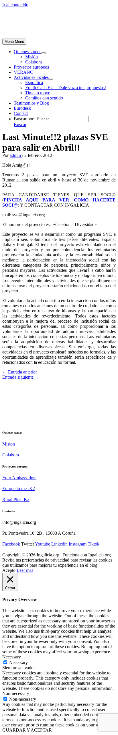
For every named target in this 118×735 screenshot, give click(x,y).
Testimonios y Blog (31, 103)
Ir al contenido (15, 4)
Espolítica (34, 82)
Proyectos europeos (31, 67)
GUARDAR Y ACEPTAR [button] (27, 730)
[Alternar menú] (43, 53)
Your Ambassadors (19, 477)
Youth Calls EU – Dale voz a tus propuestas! (65, 87)
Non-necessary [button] (15, 693)
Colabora (33, 61)
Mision (8, 444)
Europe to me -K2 (18, 488)
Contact (21, 113)
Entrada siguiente (20, 377)
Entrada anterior (19, 372)
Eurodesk (22, 108)
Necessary (18, 662)
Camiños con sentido (44, 97)
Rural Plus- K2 (16, 499)
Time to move (37, 92)
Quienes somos (27, 51)
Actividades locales (31, 77)
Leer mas (25, 570)
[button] (20, 124)
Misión (31, 56)
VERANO (24, 72)
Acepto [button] (8, 570)
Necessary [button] (11, 656)
